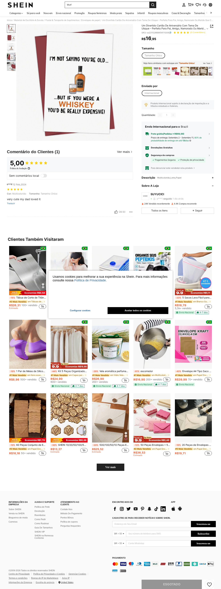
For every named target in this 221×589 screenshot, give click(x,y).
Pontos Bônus (67, 517)
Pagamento (119, 558)
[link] (191, 5)
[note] (27, 293)
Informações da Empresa (20, 582)
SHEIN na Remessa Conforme (44, 536)
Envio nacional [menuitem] (63, 13)
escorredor (143, 371)
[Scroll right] (211, 13)
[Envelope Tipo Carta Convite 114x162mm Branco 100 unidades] (166, 71)
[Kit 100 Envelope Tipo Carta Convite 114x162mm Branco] (157, 71)
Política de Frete (42, 507)
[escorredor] (151, 344)
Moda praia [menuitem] (116, 13)
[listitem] (147, 71)
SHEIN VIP (40, 532)
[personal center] (184, 5)
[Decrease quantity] (160, 115)
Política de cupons (69, 522)
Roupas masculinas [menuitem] (158, 13)
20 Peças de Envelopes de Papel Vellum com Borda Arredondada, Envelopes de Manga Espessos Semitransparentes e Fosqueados (194, 445)
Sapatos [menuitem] (129, 13)
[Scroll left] (207, 13)
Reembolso (40, 515)
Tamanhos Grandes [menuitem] (204, 13)
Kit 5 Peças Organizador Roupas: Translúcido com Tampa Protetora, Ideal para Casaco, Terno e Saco (69, 371)
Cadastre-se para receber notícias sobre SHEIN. (141, 518)
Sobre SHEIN (15, 509)
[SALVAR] (209, 584)
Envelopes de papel (90, 20)
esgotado (171, 584)
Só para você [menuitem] (33, 13)
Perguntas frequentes (70, 526)
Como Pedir (40, 519)
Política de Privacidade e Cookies (49, 574)
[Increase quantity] (173, 115)
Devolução (40, 511)
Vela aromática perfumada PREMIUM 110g (111, 371)
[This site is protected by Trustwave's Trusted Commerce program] (114, 570)
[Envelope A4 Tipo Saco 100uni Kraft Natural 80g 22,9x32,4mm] (193, 344)
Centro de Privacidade (19, 574)
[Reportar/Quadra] (131, 212)
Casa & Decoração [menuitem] (181, 13)
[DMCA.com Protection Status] (123, 570)
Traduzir (11, 203)
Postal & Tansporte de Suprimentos (62, 20)
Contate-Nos (66, 509)
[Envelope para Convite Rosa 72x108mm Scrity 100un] (175, 71)
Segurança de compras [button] (162, 155)
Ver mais (110, 467)
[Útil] (116, 212)
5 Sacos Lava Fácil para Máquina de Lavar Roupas (194, 297)
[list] (139, 508)
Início (9, 20)
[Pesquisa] (152, 5)
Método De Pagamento (71, 513)
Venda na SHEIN (17, 513)
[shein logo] (20, 5)
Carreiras (13, 522)
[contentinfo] (164, 564)
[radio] (153, 55)
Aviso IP (66, 578)
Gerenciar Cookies (77, 574)
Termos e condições (18, 578)
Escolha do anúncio (45, 582)
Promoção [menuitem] (79, 13)
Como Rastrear (42, 523)
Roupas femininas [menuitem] (97, 13)
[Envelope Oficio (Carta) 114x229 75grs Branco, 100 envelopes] (147, 71)
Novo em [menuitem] (48, 13)
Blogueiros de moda (18, 517)
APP (173, 502)
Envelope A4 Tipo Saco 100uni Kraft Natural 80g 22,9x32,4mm (194, 371)
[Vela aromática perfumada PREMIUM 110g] (110, 344)
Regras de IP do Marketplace (44, 578)
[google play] (179, 510)
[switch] (44, 175)
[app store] (173, 510)
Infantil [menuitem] (141, 13)
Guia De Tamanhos (44, 527)
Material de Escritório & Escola (28, 20)
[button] (205, 5)
